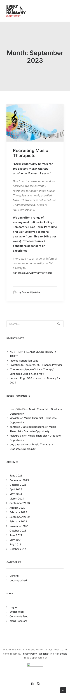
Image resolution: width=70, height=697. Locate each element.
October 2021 (18, 530)
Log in (13, 607)
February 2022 (18, 521)
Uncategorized (18, 580)
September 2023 (20, 503)
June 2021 (16, 535)
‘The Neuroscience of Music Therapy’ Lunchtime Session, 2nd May (32, 371)
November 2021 (19, 526)
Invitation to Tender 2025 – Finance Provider (36, 364)
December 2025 (19, 480)
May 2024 (16, 493)
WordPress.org (18, 620)
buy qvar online (19, 444)
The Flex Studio (58, 653)
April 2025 (16, 489)
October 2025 (18, 484)
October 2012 (18, 548)
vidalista (15, 417)
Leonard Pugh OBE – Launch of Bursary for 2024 (35, 380)
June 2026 (16, 475)
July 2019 (15, 544)
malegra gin (17, 435)
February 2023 (18, 512)
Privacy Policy (29, 653)
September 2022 (20, 516)
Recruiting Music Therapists (30, 153)
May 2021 (16, 539)
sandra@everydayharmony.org (32, 272)
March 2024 (17, 498)
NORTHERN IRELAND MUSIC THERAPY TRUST (33, 354)
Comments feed (19, 616)
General (14, 575)
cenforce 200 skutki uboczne (27, 426)
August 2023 (17, 507)
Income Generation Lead (24, 360)
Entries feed (17, 611)
